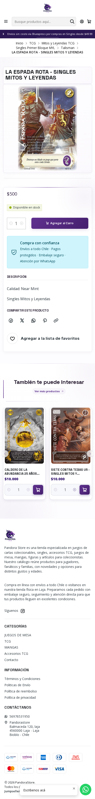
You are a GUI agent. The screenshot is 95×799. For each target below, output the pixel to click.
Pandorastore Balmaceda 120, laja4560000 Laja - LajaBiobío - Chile (24, 728)
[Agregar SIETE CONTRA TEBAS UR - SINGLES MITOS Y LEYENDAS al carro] (85, 490)
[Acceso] (82, 21)
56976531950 (19, 716)
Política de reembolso (20, 691)
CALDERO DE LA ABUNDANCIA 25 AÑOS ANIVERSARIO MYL (21, 472)
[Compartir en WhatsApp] (33, 320)
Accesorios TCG (16, 653)
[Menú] (6, 21)
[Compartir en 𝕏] (22, 320)
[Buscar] (72, 21)
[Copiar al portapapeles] (56, 320)
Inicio (19, 43)
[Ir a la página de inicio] (47, 8)
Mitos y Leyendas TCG (58, 43)
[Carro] (89, 21)
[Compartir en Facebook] (11, 320)
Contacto (11, 660)
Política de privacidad (20, 697)
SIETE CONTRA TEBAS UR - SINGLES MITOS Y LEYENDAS (70, 472)
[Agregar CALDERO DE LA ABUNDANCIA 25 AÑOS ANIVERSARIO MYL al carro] (38, 490)
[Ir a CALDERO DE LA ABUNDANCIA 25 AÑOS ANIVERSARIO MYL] (24, 436)
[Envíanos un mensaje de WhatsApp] (85, 789)
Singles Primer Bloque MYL (35, 47)
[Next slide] (90, 453)
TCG (32, 43)
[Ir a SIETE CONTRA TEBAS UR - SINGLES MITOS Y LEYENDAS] (71, 436)
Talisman (67, 47)
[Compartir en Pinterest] (45, 320)
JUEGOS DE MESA (17, 635)
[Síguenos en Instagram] (22, 611)
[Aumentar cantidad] (22, 223)
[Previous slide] (5, 453)
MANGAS (11, 647)
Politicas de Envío (17, 685)
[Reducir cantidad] (11, 223)
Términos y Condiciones (22, 679)
